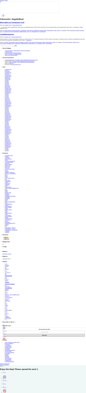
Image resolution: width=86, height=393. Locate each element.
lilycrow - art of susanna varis (12, 294)
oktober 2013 (7, 117)
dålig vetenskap (69, 42)
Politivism (7, 355)
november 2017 (8, 76)
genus (1, 31)
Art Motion (7, 157)
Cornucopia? (7, 344)
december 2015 (8, 88)
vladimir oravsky (8, 318)
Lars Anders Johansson (9, 352)
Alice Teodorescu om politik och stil (12, 342)
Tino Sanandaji (8, 359)
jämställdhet (36, 30)
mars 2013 (7, 125)
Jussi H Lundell (8, 351)
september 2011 (8, 146)
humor (6, 191)
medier (45, 30)
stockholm (7, 313)
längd (13, 43)
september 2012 (8, 132)
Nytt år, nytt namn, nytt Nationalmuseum (13, 54)
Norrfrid (6, 354)
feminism (13, 30)
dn (5, 274)
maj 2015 (7, 96)
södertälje (6, 315)
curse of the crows (8, 272)
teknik (6, 225)
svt (30, 31)
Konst (6, 200)
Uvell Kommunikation (9, 361)
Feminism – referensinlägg (10, 173)
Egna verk (7, 167)
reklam (6, 312)
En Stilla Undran (8, 346)
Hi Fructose (7, 349)
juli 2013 (7, 121)
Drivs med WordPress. (4, 364)
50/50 (6, 264)
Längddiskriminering (7, 34)
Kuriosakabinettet (8, 204)
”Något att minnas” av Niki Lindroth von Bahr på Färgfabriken (17, 50)
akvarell (6, 266)
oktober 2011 (7, 145)
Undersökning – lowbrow (10, 228)
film (6, 277)
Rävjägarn (7, 357)
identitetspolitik (8, 192)
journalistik (41, 30)
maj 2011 (7, 150)
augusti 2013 (7, 120)
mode (6, 303)
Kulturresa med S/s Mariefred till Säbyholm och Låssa (27, 60)
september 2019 (8, 69)
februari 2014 (7, 113)
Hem (3, 14)
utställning (7, 317)
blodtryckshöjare (8, 30)
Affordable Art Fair (9, 155)
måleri (6, 305)
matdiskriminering (22, 31)
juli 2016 (7, 80)
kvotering (6, 292)
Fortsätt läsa (29, 40)
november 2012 (8, 130)
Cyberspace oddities (9, 162)
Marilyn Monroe (8, 207)
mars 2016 (7, 85)
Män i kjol (12, 63)
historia (17, 42)
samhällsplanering (8, 218)
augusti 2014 (7, 106)
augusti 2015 (7, 93)
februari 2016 (7, 86)
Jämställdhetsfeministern (10, 350)
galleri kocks (7, 279)
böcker (6, 160)
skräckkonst (7, 222)
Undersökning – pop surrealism (11, 230)
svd (5, 314)
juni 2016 (7, 81)
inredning (7, 193)
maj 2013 (7, 123)
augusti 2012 (7, 133)
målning (6, 306)
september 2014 (8, 105)
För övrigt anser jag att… (16, 64)
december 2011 (8, 142)
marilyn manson (8, 297)
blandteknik (6, 269)
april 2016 (7, 84)
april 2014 (7, 111)
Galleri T (7, 182)
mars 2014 (7, 112)
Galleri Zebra (7, 183)
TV (61, 30)
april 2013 (7, 124)
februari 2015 (7, 99)
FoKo (6, 176)
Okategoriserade (50, 30)
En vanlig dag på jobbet (9, 169)
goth (6, 189)
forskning (82, 30)
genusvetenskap (30, 30)
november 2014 (8, 103)
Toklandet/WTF (8, 360)
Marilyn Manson (8, 206)
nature (28, 31)
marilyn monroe (7, 298)
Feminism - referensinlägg (21, 30)
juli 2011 (6, 148)
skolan (6, 220)
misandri (6, 299)
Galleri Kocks (8, 181)
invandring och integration (10, 196)
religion (58, 30)
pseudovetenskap (48, 42)
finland (6, 175)
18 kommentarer (48, 43)
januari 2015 (7, 101)
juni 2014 (7, 108)
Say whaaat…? (8, 219)
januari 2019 (7, 71)
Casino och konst (8, 51)
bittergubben (72, 30)
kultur (30, 42)
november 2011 (8, 143)
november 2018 (8, 72)
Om (3, 16)
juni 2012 (7, 136)
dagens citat (7, 163)
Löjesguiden (7, 353)
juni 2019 (7, 70)
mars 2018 (7, 73)
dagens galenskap (8, 164)
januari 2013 (7, 128)
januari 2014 (7, 114)
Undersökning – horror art (10, 227)
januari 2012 (7, 141)
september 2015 (8, 91)
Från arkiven (7, 180)
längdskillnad (16, 31)
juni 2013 (7, 122)
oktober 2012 (7, 131)
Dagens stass (7, 165)
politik (55, 30)
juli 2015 (7, 94)
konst (7, 290)
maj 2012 (7, 137)
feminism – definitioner (9, 172)
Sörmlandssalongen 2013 (10, 223)
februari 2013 (7, 126)
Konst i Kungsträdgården (10, 201)
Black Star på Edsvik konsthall (11, 55)
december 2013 (8, 115)
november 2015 (8, 89)
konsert (6, 199)
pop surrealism (8, 215)
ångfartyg (7, 156)
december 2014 (8, 102)
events (6, 170)
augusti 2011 (7, 147)
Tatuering (7, 224)
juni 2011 (7, 149)
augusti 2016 (7, 79)
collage (6, 271)
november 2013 (8, 116)
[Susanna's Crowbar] (7, 253)
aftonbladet (7, 265)
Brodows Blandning (9, 343)
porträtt (6, 311)
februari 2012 (7, 140)
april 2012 (7, 138)
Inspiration (7, 195)
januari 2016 (7, 87)
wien (5, 319)
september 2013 (8, 119)
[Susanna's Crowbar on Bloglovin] (7, 259)
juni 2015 (7, 95)
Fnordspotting (8, 348)
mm (5, 302)
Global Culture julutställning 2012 (12, 188)
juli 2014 (7, 107)
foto (6, 179)
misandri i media (8, 209)
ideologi (11, 31)
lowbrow (7, 205)
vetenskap (64, 30)
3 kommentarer (43, 31)
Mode (6, 210)
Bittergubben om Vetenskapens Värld (12, 22)
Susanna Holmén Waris (17, 25)
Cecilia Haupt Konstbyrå (10, 161)
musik (6, 211)
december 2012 (8, 129)
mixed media (7, 300)
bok (5, 270)
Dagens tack (7, 166)
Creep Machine (8, 345)
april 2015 (7, 97)
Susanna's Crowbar (4, 0)
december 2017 (8, 75)
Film (6, 174)
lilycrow (6, 293)
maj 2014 (7, 110)
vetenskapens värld (35, 31)
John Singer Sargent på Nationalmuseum (13, 52)
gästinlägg (7, 184)
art (5, 267)
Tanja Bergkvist (8, 358)
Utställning (7, 231)
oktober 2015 (7, 90)
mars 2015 (7, 98)
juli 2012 (7, 134)
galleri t (6, 280)
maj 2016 (7, 82)
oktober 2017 (7, 77)
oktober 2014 (7, 104)
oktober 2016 (7, 78)
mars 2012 (7, 139)
